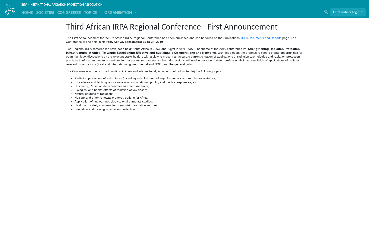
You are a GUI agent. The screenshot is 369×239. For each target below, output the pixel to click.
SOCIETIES (45, 13)
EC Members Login (346, 12)
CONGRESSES (69, 13)
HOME (27, 13)
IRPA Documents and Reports (261, 38)
